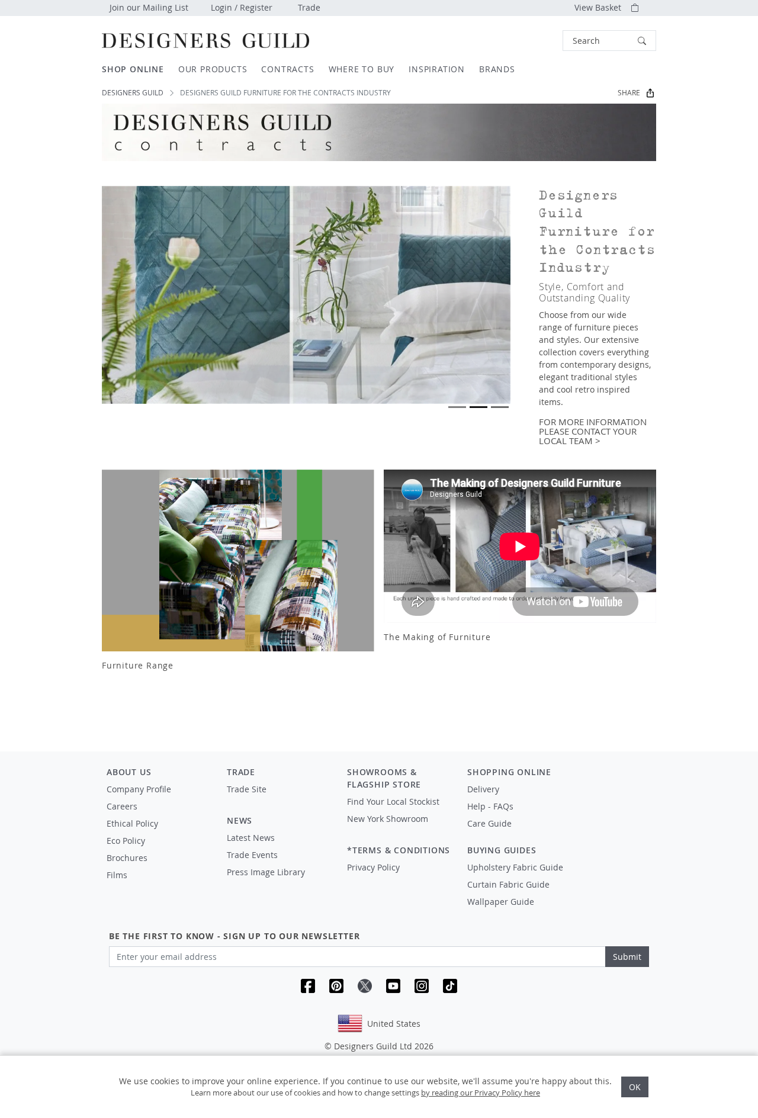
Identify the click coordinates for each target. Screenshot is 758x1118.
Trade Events (252, 854)
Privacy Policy (373, 867)
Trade (309, 7)
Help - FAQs (490, 806)
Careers (122, 806)
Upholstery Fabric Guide (515, 867)
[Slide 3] (500, 407)
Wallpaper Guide (500, 901)
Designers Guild (132, 93)
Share (629, 93)
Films (117, 875)
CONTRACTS (287, 69)
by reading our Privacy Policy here (480, 1092)
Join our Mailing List (149, 7)
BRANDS (497, 69)
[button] (609, 40)
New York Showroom (387, 818)
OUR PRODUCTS (213, 69)
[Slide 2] (478, 407)
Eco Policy (126, 840)
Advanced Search (535, 40)
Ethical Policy (132, 823)
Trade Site (246, 789)
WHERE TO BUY (362, 69)
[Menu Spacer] (278, 800)
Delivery (483, 789)
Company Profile (139, 789)
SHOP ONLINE (133, 69)
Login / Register (241, 7)
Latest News (251, 837)
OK (635, 1087)
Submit (627, 956)
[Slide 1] (457, 407)
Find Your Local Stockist (393, 801)
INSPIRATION (437, 69)
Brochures (127, 857)
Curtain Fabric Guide (508, 884)
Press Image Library (266, 872)
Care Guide (489, 823)
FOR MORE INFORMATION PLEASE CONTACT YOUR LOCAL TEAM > (593, 431)
